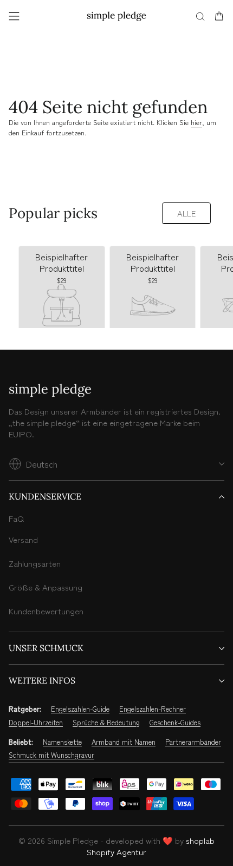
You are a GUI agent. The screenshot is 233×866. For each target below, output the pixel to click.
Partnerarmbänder (193, 742)
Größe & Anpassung (45, 587)
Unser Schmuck (46, 647)
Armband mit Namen (124, 742)
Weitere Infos (42, 680)
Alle (186, 213)
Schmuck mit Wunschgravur (51, 755)
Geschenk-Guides (175, 722)
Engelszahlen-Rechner (152, 709)
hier (196, 122)
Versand (23, 539)
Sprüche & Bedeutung (106, 722)
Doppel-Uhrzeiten (36, 722)
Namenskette (62, 742)
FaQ (16, 518)
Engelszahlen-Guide (80, 709)
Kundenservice (45, 496)
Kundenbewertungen (46, 610)
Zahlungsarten (35, 563)
